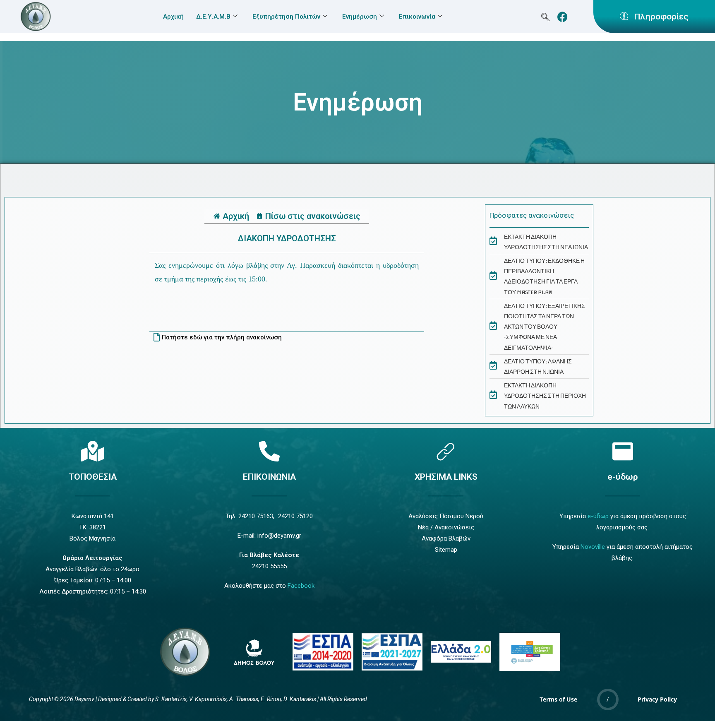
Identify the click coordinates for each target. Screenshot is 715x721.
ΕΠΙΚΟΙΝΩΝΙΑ (269, 477)
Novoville (593, 546)
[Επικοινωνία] (269, 451)
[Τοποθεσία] (92, 451)
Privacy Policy (657, 699)
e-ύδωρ (622, 477)
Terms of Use (558, 699)
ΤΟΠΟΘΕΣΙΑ (93, 477)
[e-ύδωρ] (622, 451)
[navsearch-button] (545, 17)
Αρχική (173, 16)
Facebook (301, 585)
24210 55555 (269, 566)
